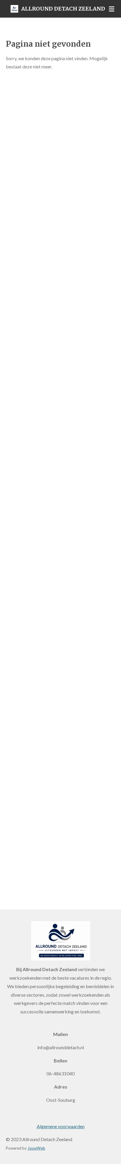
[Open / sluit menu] (111, 9)
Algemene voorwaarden (61, 1126)
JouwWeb (36, 1148)
